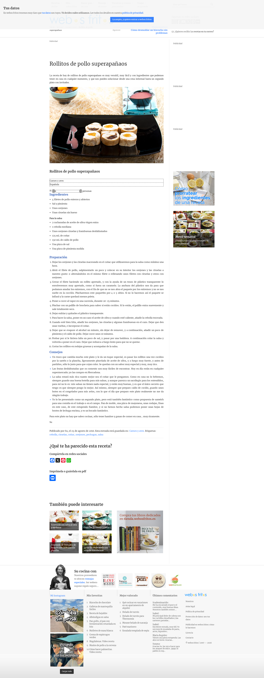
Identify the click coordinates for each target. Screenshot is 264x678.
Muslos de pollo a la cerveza (102, 645)
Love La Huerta (175, 580)
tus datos (46, 13)
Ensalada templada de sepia (135, 630)
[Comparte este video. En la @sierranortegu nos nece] (66, 650)
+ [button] (80, 191)
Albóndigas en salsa (99, 617)
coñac (71, 434)
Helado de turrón (130, 612)
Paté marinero (129, 627)
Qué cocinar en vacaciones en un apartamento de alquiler (135, 605)
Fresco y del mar (125, 580)
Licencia (189, 633)
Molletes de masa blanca (101, 630)
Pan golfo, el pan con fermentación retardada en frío (102, 624)
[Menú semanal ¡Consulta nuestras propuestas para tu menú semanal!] (194, 246)
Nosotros (189, 601)
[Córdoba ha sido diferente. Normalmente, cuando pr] (66, 615)
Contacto (189, 638)
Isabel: (167, 617)
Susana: (166, 647)
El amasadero (142, 580)
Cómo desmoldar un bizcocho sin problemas (149, 31)
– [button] (53, 191)
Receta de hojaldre (98, 613)
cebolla (53, 434)
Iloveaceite (108, 580)
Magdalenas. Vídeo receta (101, 641)
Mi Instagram (57, 595)
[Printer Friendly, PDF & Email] (53, 480)
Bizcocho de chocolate (100, 602)
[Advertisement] (100, 49)
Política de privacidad (195, 611)
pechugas (91, 434)
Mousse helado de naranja (135, 623)
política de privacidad (132, 13)
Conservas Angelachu (158, 580)
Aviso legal (190, 606)
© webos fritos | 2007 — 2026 (199, 643)
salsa (100, 434)
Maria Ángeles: (167, 637)
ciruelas (62, 434)
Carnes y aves (136, 430)
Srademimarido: (165, 606)
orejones (80, 434)
